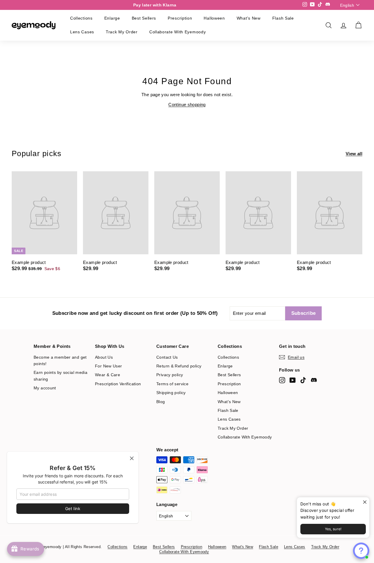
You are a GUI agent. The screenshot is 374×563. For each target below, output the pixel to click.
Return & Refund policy (178, 366)
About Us (104, 357)
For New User (108, 366)
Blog (160, 401)
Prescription (180, 18)
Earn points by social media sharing (60, 375)
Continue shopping (186, 104)
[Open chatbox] (361, 551)
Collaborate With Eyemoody (177, 32)
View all (354, 153)
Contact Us (167, 357)
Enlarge (112, 18)
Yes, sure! (333, 529)
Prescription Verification (118, 383)
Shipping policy (171, 392)
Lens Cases (82, 32)
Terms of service (172, 383)
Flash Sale (283, 18)
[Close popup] (364, 502)
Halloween (214, 18)
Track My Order (122, 32)
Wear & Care (107, 374)
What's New (249, 18)
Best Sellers (144, 18)
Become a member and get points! (60, 360)
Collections (81, 18)
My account (45, 388)
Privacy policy (169, 374)
